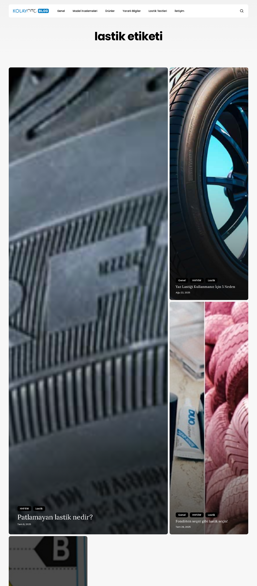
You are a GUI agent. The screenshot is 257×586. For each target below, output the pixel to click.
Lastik (39, 508)
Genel (182, 280)
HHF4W (24, 508)
